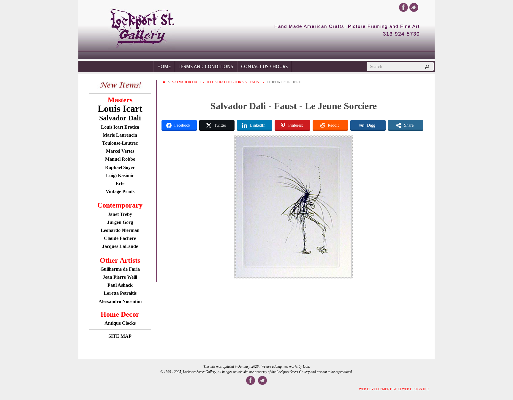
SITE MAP (120, 336)
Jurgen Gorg (120, 222)
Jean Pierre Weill (120, 277)
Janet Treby (120, 214)
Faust (255, 82)
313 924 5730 (401, 34)
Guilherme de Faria (120, 269)
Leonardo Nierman (120, 230)
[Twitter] (413, 7)
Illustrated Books (225, 82)
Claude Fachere (120, 238)
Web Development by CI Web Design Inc (394, 389)
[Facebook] (403, 7)
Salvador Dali (186, 82)
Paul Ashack (120, 285)
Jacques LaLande (120, 246)
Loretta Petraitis (120, 293)
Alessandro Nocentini (120, 301)
